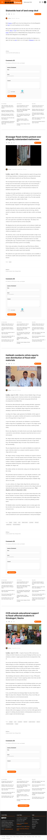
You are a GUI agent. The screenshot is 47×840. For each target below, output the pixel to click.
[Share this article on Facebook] (9, 14)
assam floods (31, 522)
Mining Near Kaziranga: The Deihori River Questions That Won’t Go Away (7, 115)
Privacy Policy (34, 821)
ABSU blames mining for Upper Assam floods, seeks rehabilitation (38, 118)
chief (15, 30)
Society (25, 836)
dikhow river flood (24, 522)
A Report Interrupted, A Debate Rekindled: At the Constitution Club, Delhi (23, 120)
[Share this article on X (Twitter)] (11, 14)
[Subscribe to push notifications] (40, 2)
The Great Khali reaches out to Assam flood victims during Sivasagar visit (7, 340)
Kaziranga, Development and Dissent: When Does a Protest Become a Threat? (7, 111)
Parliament (31, 40)
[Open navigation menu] (2, 2)
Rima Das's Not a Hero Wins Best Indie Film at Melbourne (7, 118)
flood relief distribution (16, 524)
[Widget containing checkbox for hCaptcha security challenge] (15, 91)
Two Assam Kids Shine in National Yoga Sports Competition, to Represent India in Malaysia (23, 115)
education (38, 721)
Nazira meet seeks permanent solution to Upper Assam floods (38, 122)
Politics (14, 836)
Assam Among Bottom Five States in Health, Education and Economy (23, 106)
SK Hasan (9, 169)
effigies (11, 30)
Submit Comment (12, 314)
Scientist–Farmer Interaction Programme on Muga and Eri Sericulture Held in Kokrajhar (38, 599)
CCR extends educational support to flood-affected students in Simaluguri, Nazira (38, 114)
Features (33, 836)
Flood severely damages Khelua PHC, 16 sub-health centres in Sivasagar (8, 337)
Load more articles (23, 805)
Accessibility (3, 838)
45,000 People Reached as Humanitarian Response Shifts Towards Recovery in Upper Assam (8, 122)
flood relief (36, 522)
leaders (7, 32)
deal (9, 25)
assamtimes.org (8, 826)
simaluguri (10, 721)
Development (29, 836)
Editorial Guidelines (35, 819)
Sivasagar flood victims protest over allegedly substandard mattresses (38, 106)
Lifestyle (39, 836)
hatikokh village (8, 524)
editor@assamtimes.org (9, 829)
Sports (36, 836)
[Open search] (42, 2)
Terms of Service (35, 822)
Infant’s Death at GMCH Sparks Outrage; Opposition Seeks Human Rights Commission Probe (23, 110)
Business (18, 836)
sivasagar (15, 522)
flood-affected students (9, 723)
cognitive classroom (32, 721)
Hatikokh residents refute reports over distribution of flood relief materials (38, 110)
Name (8, 69)
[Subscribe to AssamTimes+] (45, 2)
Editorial (21, 836)
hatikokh (10, 522)
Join (33, 817)
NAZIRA (8, 174)
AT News (9, 18)
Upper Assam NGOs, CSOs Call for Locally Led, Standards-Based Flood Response (7, 106)
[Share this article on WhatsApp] (7, 14)
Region (11, 836)
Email (10, 75)
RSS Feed (7, 836)
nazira (10, 261)
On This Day (8, 838)
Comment (9, 80)
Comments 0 (38, 14)
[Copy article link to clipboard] (14, 14)
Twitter (23, 826)
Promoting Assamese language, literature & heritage (23, 124)
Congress (10, 23)
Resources (34, 824)
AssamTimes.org (4, 820)
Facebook (27, 826)
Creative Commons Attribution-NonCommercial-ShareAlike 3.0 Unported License (7, 824)
